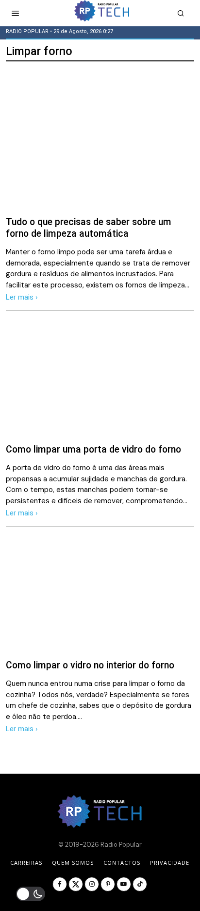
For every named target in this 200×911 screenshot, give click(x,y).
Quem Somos (73, 862)
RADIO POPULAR (27, 31)
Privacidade (169, 862)
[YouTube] (124, 884)
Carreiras (26, 862)
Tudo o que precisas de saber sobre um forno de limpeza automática (88, 227)
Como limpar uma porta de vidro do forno (93, 449)
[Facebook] (59, 884)
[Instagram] (91, 884)
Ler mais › (22, 297)
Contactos (121, 862)
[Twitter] (75, 884)
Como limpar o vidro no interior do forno (90, 665)
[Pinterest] (107, 884)
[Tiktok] (140, 884)
